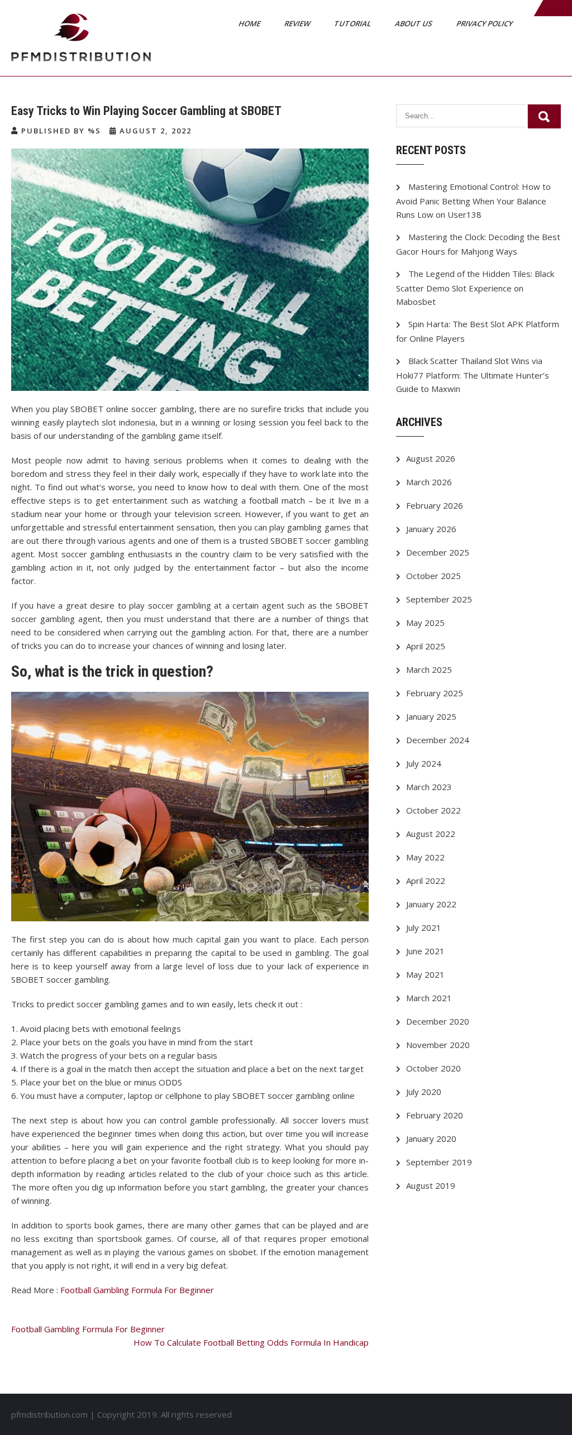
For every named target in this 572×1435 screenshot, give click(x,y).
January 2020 (431, 1138)
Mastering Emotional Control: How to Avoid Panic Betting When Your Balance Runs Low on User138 (473, 200)
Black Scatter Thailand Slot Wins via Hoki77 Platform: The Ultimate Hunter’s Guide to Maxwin (472, 374)
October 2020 (433, 1068)
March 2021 (429, 997)
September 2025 (439, 599)
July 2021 (423, 927)
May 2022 (425, 857)
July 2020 (423, 1091)
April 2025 (425, 646)
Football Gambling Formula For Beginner (137, 1289)
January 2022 (431, 904)
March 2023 (429, 786)
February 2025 (434, 693)
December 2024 (437, 739)
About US (414, 23)
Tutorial (353, 23)
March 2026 (429, 481)
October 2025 (433, 575)
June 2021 (425, 950)
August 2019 (430, 1185)
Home (250, 23)
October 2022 (433, 810)
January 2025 (431, 716)
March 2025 (429, 669)
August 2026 (430, 458)
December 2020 (437, 1021)
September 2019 (439, 1162)
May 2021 (425, 974)
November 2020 (438, 1044)
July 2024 (423, 763)
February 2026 (434, 505)
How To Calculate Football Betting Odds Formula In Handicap (251, 1342)
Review (298, 23)
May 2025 (425, 622)
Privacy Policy (485, 23)
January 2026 (431, 528)
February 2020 (434, 1115)
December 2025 (437, 552)
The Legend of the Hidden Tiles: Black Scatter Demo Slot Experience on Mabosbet (475, 287)
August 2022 (430, 833)
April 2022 (425, 880)
